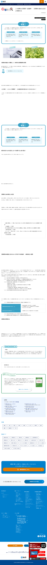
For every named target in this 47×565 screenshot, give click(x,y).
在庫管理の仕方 (27, 437)
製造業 (19, 425)
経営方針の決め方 (33, 440)
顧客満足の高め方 (6, 437)
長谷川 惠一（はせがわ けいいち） (10, 406)
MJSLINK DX (27, 495)
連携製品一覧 (17, 495)
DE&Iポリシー (26, 551)
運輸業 (4, 428)
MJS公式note (17, 532)
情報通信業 (10, 428)
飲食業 (4, 425)
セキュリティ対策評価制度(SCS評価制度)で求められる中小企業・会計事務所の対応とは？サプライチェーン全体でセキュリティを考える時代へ (21, 522)
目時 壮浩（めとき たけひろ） (10, 413)
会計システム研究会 (15, 401)
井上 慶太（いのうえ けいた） (10, 408)
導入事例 (17, 496)
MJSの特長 (3, 490)
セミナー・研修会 (4, 513)
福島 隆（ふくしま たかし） (10, 410)
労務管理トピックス (18, 526)
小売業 (9, 425)
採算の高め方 (20, 437)
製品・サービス (17, 490)
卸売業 (14, 425)
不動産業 (35, 425)
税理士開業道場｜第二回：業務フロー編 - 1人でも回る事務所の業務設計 (21, 518)
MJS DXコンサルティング (18, 504)
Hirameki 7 (27, 507)
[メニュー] (45, 1)
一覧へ (44, 534)
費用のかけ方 (20, 440)
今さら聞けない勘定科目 (7, 448)
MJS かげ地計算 (38, 498)
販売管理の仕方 (6, 440)
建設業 (24, 425)
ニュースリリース (5, 494)
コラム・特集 (6, 4)
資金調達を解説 (18, 531)
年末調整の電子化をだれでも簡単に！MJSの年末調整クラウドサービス (21, 520)
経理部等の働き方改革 (6, 445)
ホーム (1, 4)
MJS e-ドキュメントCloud (28, 501)
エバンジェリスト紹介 (5, 517)
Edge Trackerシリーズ (28, 500)
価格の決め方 (26, 440)
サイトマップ (10, 551)
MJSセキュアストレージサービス (29, 504)
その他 (15, 428)
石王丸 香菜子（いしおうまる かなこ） (31, 408)
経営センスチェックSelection (23, 389)
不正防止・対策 (41, 440)
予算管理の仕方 (13, 437)
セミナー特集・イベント (5, 516)
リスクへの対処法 (32, 445)
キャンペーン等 (18, 497)
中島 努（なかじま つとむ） (30, 410)
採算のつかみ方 (13, 440)
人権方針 (22, 551)
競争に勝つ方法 (15, 445)
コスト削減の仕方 (40, 445)
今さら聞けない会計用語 (16, 448)
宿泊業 (41, 425)
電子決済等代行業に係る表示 (24, 552)
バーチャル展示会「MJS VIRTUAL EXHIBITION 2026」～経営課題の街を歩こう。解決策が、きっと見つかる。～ (21, 516)
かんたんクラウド (38, 494)
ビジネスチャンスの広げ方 (23, 445)
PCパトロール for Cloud (28, 503)
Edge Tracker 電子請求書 (29, 499)
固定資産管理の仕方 (35, 437)
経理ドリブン (17, 525)
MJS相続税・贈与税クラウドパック (38, 499)
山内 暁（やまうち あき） (29, 406)
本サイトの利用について (16, 551)
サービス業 (29, 425)
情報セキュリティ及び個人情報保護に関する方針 (12, 552)
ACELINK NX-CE (27, 496)
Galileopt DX (27, 494)
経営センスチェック (12, 4)
